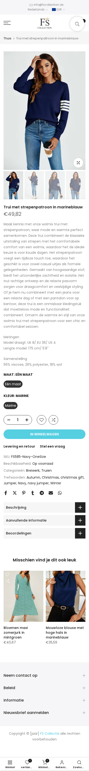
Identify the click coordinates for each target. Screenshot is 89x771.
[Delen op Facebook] (6, 493)
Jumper (10, 483)
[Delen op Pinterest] (24, 493)
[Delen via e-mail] (51, 493)
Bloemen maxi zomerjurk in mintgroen (16, 632)
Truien (46, 470)
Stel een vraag (52, 446)
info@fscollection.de (48, 5)
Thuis (7, 38)
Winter (55, 483)
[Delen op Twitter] (15, 493)
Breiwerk (33, 470)
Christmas (50, 477)
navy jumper (38, 483)
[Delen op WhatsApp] (60, 493)
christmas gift (72, 477)
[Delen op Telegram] (42, 493)
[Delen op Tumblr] (33, 493)
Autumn (33, 477)
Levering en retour (19, 446)
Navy (22, 483)
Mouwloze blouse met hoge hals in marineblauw (65, 632)
